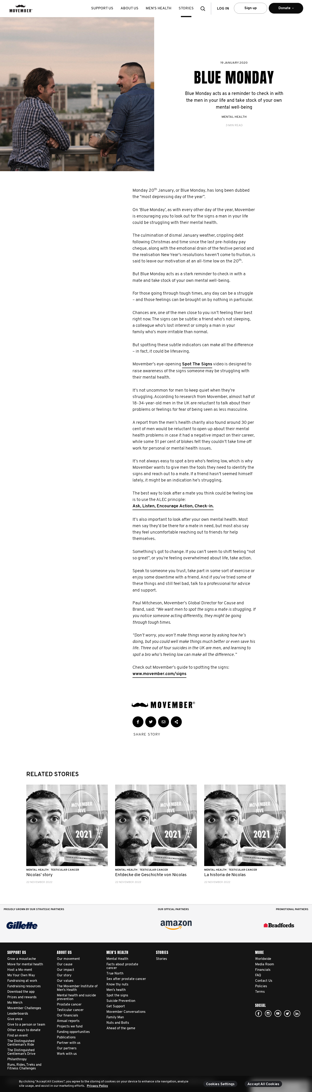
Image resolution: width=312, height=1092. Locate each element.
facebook (258, 1013)
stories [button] (186, 8)
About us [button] (129, 8)
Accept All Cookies (263, 1084)
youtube (277, 1013)
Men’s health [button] (158, 8)
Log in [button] (223, 8)
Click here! (268, 1013)
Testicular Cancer (65, 870)
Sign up (250, 8)
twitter (287, 1013)
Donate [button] (281, 10)
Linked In (296, 1013)
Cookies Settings (220, 1084)
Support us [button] (102, 8)
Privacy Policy (97, 1086)
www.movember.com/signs (159, 674)
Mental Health (234, 117)
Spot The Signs (197, 364)
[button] (204, 8)
